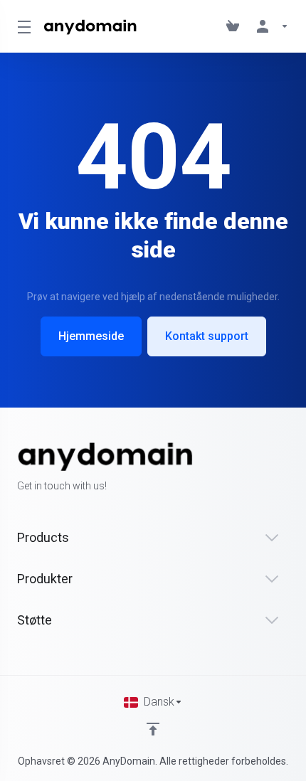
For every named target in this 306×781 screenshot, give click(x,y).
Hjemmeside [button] (91, 336)
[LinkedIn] (62, 511)
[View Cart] (235, 26)
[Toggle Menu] (21, 26)
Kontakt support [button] (206, 336)
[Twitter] (39, 511)
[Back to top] (153, 729)
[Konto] (269, 26)
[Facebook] (17, 511)
